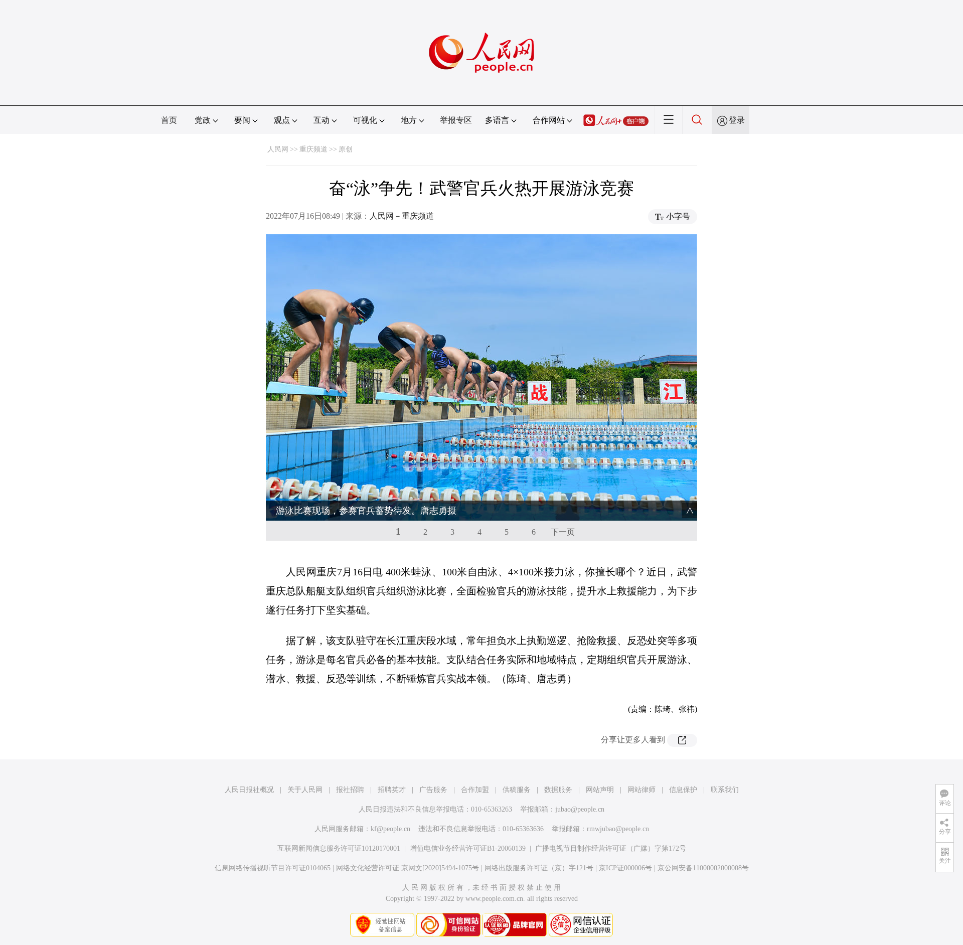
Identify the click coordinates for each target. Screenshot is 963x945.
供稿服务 (517, 790)
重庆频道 (313, 149)
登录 (737, 120)
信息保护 (683, 790)
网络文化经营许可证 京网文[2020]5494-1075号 (407, 868)
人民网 (277, 149)
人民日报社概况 (249, 790)
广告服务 (433, 790)
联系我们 (725, 790)
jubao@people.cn (579, 809)
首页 (169, 120)
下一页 (563, 532)
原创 (346, 149)
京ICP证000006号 (625, 868)
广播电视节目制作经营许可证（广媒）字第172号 (610, 848)
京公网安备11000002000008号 (703, 868)
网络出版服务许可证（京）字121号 (539, 868)
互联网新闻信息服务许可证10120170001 (338, 848)
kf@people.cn (390, 829)
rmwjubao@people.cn (618, 829)
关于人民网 (305, 790)
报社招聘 (350, 790)
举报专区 (456, 120)
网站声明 (600, 790)
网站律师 (641, 790)
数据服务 (558, 790)
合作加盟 (475, 790)
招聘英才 (392, 790)
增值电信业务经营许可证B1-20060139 (468, 848)
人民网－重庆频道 (402, 216)
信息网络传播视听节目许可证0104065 (273, 868)
